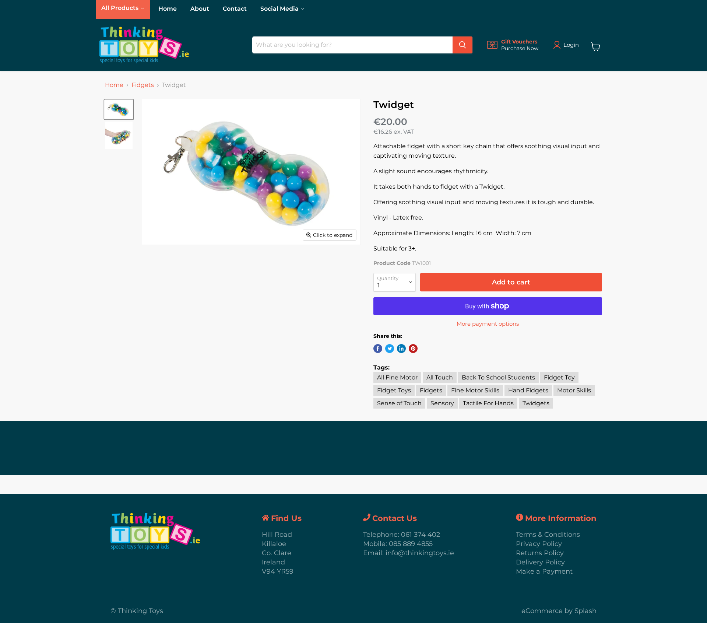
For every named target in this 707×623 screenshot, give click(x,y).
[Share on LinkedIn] (401, 348)
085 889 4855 (411, 544)
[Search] (462, 44)
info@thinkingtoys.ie (420, 553)
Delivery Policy (540, 562)
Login (571, 44)
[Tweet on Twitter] (389, 348)
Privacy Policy (539, 544)
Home (114, 85)
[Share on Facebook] (377, 348)
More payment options (488, 324)
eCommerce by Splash (559, 611)
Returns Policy (540, 553)
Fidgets (142, 85)
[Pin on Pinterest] (413, 348)
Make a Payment (544, 571)
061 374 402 (420, 535)
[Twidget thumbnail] (118, 109)
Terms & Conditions (548, 535)
